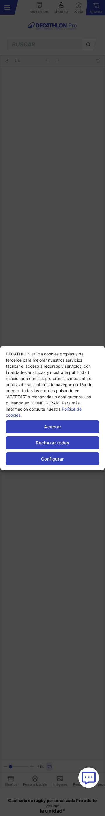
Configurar (52, 459)
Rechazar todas (52, 443)
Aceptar (52, 427)
